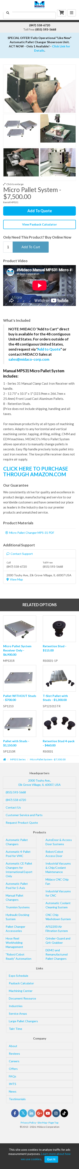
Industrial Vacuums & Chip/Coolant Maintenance (58, 868)
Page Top (53, 1122)
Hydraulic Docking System (17, 917)
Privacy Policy (28, 1122)
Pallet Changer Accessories (15, 929)
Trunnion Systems (18, 907)
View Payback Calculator (39, 224)
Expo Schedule (18, 975)
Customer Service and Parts (24, 815)
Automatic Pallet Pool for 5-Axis (17, 886)
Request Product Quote (22, 822)
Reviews (14, 1053)
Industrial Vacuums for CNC (58, 893)
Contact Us (13, 807)
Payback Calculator (21, 983)
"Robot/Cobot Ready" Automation (18, 956)
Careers (14, 1061)
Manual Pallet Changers (14, 897)
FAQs (12, 1076)
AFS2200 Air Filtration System (57, 929)
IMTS (12, 1084)
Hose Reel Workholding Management (14, 943)
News (12, 1091)
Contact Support (22, 553)
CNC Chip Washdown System (58, 917)
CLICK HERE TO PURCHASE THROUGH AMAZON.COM (35, 471)
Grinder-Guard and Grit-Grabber (58, 940)
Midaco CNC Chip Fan (57, 881)
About (13, 1046)
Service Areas (18, 1013)
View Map (16, 579)
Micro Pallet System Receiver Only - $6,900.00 (17, 650)
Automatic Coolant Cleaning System (58, 905)
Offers (13, 1068)
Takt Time (15, 1028)
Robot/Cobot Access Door (54, 854)
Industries (16, 1006)
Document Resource (22, 998)
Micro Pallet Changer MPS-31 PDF (31, 532)
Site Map (42, 1122)
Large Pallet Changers (23, 1021)
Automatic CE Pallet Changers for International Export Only (19, 870)
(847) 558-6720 (16, 800)
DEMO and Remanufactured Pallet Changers (57, 954)
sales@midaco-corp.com (28, 359)
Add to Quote (48, 349)
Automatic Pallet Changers (17, 842)
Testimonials (17, 1099)
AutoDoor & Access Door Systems (59, 842)
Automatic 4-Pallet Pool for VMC (18, 854)
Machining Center (20, 991)
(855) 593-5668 (16, 792)
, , (40, 782)
